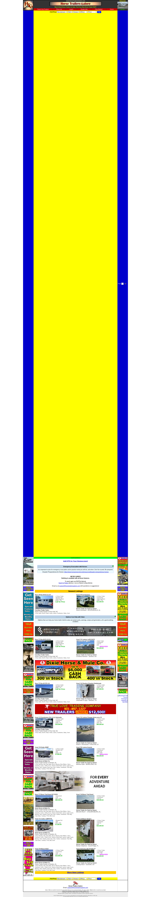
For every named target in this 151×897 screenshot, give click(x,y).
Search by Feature (43, 9)
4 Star (36, 613)
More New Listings (75, 872)
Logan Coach (70, 765)
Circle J (42, 765)
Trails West (38, 768)
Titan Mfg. (69, 767)
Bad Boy (41, 764)
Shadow (44, 767)
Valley (64, 613)
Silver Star (49, 767)
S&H (40, 767)
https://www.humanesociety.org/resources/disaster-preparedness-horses (86, 572)
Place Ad (59, 9)
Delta (46, 765)
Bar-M (43, 613)
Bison (53, 764)
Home (112, 9)
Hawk (47, 613)
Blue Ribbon (63, 764)
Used (68, 613)
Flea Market (98, 9)
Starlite (58, 767)
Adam (40, 613)
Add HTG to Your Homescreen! (75, 561)
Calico (68, 764)
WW (50, 768)
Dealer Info (84, 9)
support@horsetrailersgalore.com (69, 586)
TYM (47, 768)
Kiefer (50, 613)
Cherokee (37, 765)
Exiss (49, 765)
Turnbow (43, 768)
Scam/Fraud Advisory (75, 557)
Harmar (53, 765)
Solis (54, 767)
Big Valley (48, 764)
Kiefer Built (59, 765)
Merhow (37, 767)
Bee (45, 764)
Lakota (54, 613)
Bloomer (58, 764)
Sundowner (60, 613)
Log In (71, 9)
